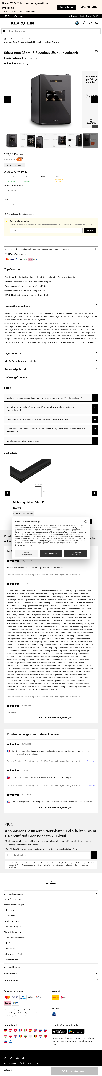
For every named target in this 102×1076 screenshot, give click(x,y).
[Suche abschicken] (4, 31)
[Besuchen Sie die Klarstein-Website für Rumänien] (20, 1036)
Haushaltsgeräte (17, 39)
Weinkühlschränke (36, 39)
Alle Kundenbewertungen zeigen (55, 717)
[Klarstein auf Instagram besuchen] (5, 1058)
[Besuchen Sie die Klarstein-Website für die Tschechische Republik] (45, 1030)
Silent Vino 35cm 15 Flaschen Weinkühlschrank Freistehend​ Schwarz (31, 42)
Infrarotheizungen (12, 926)
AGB (22, 1063)
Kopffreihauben (11, 921)
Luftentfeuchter (11, 910)
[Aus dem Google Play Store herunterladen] (76, 1031)
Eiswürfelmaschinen (13, 932)
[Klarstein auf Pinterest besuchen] (23, 1058)
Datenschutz (10, 1063)
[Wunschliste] (90, 23)
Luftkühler (9, 943)
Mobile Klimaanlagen (14, 904)
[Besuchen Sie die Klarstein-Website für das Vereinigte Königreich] (35, 1030)
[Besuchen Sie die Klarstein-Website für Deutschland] (5, 1030)
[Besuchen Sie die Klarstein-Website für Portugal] (45, 1036)
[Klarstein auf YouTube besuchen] (17, 1058)
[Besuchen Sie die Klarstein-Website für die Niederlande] (40, 1036)
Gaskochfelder (11, 959)
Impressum (33, 1063)
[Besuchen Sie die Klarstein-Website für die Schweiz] (15, 1030)
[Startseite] (7, 39)
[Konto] (84, 23)
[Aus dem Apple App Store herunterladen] (59, 1031)
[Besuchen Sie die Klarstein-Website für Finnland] (30, 1036)
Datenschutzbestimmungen (61, 1041)
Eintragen (90, 230)
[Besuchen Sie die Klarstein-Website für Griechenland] (10, 1042)
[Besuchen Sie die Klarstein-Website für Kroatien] (15, 1036)
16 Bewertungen (23, 63)
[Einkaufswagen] (96, 23)
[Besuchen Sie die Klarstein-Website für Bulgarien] (25, 1036)
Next (94, 99)
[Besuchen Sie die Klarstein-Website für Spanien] (30, 1030)
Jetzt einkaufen (66, 7)
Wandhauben (10, 948)
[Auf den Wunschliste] (96, 51)
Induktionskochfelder (14, 954)
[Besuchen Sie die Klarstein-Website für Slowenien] (5, 1041)
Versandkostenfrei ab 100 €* (85, 16)
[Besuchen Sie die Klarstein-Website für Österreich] (10, 1030)
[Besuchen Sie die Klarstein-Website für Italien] (25, 1030)
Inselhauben (9, 915)
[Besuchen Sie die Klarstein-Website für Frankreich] (20, 1030)
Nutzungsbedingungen (82, 1041)
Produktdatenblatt (9, 159)
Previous (7, 99)
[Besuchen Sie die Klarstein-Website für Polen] (10, 1036)
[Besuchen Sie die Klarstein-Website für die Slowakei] (40, 1030)
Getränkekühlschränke (14, 937)
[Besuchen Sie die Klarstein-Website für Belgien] (35, 1036)
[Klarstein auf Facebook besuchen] (11, 1058)
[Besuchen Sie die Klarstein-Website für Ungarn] (5, 1036)
